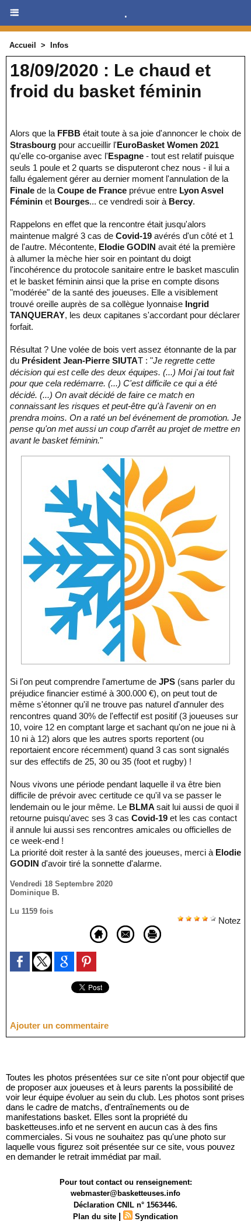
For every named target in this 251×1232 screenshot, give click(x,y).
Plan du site (94, 1216)
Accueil (22, 45)
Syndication (156, 1216)
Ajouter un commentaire (59, 1025)
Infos (59, 45)
